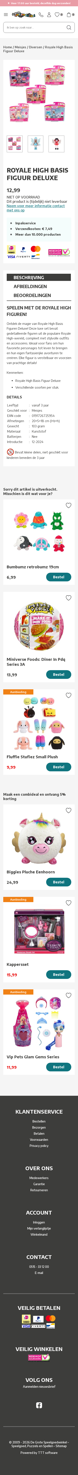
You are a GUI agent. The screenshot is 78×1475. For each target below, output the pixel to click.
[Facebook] (39, 1407)
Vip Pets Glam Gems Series (33, 1056)
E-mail (39, 1273)
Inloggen (39, 1222)
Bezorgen (39, 1127)
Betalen (39, 1133)
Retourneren (39, 1190)
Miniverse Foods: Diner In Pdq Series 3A (36, 662)
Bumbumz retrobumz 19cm (33, 566)
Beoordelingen (32, 295)
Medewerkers (39, 1178)
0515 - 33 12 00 (39, 1267)
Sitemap (61, 1446)
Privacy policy (39, 1146)
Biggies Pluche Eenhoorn (31, 871)
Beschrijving (29, 277)
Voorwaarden (39, 1139)
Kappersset (18, 964)
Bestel (58, 577)
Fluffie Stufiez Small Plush (32, 756)
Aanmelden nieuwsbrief (39, 1386)
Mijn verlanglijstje (39, 1228)
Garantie (39, 1184)
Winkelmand (39, 1234)
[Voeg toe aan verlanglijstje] (68, 506)
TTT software (48, 1453)
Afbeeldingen (30, 286)
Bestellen (39, 1121)
